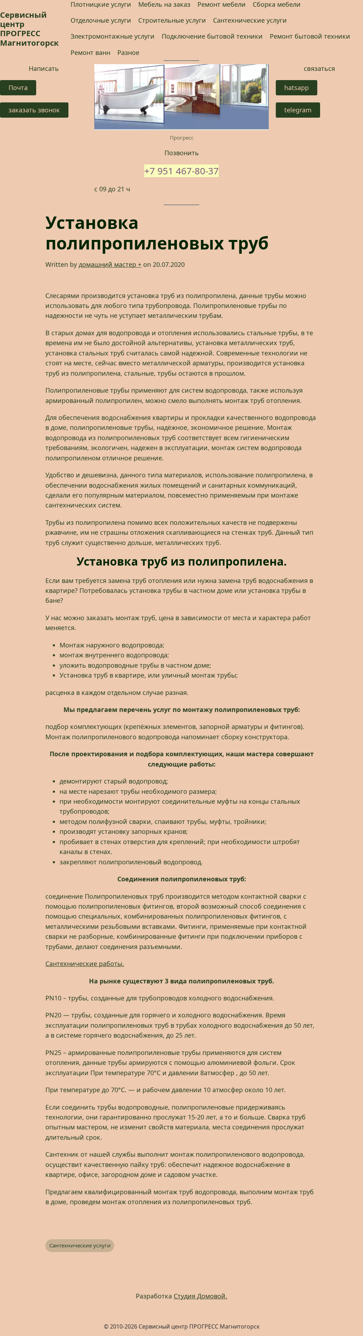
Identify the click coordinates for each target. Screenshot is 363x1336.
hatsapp (296, 87)
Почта (18, 87)
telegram (298, 110)
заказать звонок (34, 110)
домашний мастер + (110, 264)
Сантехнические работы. (84, 963)
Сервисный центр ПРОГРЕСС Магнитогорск (29, 28)
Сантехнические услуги (80, 1245)
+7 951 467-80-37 (181, 170)
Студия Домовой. (200, 1296)
